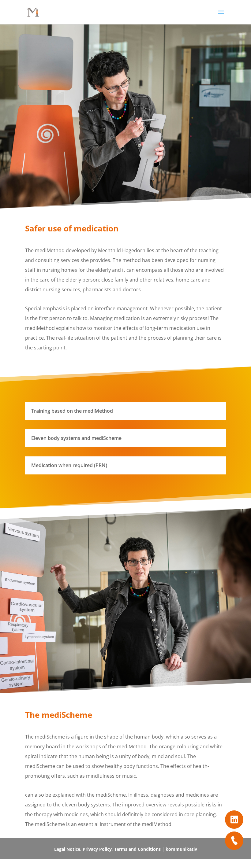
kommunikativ (181, 849)
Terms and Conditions (137, 849)
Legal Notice (67, 849)
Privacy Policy (97, 849)
